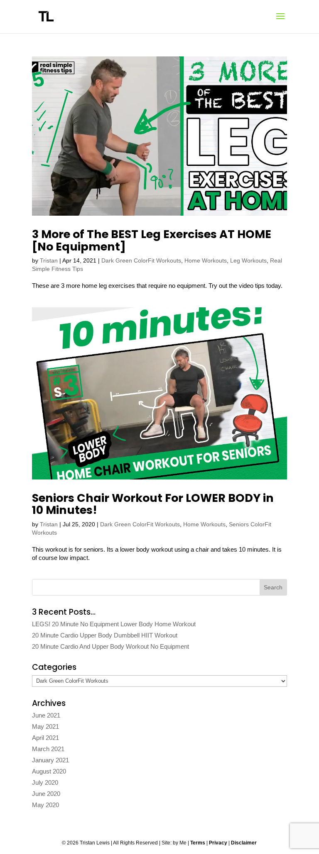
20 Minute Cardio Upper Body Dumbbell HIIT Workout (104, 635)
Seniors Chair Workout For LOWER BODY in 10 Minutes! (153, 504)
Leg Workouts (248, 260)
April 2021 (45, 737)
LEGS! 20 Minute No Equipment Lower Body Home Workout (114, 624)
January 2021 (50, 760)
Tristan (49, 260)
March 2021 (48, 748)
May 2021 (45, 726)
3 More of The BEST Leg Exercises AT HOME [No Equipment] (151, 240)
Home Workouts (205, 260)
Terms (197, 843)
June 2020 (46, 793)
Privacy (218, 843)
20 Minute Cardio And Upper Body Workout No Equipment (110, 646)
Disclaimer (244, 843)
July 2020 (45, 782)
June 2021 (46, 715)
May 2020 (45, 804)
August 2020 (49, 771)
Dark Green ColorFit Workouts (141, 260)
